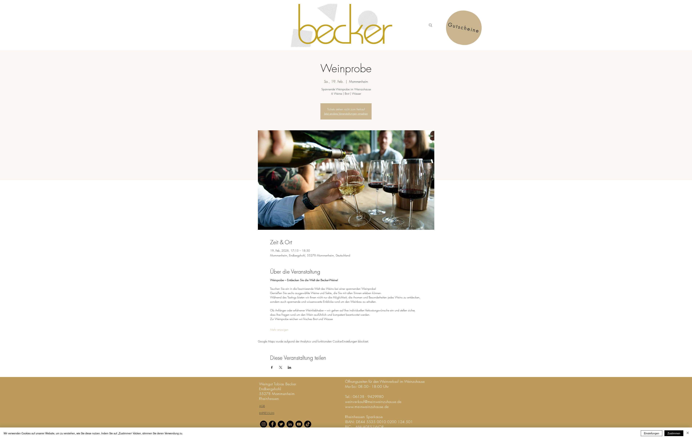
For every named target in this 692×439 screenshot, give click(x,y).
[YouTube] (298, 424)
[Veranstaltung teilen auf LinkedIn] (289, 367)
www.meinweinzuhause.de (367, 406)
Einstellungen (651, 433)
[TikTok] (307, 424)
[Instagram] (263, 424)
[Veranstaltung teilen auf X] (280, 367)
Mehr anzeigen (279, 330)
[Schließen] (688, 433)
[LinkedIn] (290, 424)
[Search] (430, 25)
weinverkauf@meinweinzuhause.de (373, 401)
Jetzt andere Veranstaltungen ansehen (346, 114)
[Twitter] (281, 424)
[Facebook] (272, 424)
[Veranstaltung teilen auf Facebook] (272, 367)
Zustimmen (673, 433)
